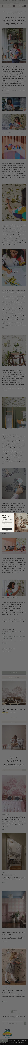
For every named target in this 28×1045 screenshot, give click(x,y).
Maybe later (7, 530)
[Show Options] (11, 523)
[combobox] (6, 523)
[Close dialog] (27, 513)
